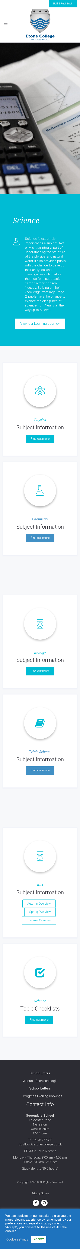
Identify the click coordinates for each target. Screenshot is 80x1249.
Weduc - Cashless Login (40, 1081)
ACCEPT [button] (39, 1239)
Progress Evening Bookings (42, 1096)
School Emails (40, 1073)
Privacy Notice (40, 1193)
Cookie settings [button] (17, 1239)
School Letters (40, 1088)
